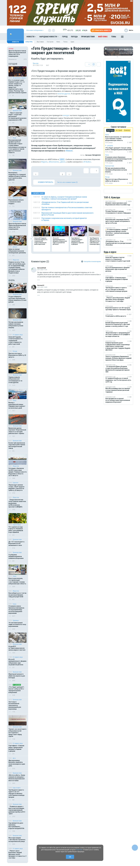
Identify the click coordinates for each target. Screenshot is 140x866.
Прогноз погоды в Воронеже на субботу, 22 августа (17, 355)
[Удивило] (55, 172)
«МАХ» (62, 159)
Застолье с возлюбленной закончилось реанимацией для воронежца (15, 705)
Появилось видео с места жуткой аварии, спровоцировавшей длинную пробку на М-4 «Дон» (17, 810)
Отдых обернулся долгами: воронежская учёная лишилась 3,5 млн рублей (17, 299)
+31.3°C (70, 30)
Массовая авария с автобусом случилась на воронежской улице (17, 839)
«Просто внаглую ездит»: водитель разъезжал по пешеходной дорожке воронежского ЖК (17, 116)
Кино (58, 42)
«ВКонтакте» (53, 162)
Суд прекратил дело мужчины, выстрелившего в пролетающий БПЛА (16, 825)
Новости (31, 37)
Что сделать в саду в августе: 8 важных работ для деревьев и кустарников (16, 529)
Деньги (15, 247)
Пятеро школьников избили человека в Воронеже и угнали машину (16, 324)
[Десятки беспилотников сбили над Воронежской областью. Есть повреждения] (17, 53)
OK (70, 857)
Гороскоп (15, 482)
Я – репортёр (16, 685)
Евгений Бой (41, 268)
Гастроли (50, 42)
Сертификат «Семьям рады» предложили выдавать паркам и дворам (16, 748)
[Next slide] (100, 239)
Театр (65, 42)
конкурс (66, 115)
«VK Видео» (87, 162)
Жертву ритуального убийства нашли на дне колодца (17, 675)
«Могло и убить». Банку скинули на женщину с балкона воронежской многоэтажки (17, 777)
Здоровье (16, 620)
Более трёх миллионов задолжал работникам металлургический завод (17, 445)
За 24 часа (110, 130)
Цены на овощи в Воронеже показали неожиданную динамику (17, 251)
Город (65, 37)
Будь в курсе (16, 788)
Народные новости (48, 37)
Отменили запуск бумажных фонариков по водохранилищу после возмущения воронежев (16, 609)
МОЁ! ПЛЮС (103, 37)
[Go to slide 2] (119, 56)
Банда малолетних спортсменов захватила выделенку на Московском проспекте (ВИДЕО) (17, 503)
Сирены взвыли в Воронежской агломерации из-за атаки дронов (15, 379)
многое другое (64, 93)
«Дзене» (63, 162)
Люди (14, 138)
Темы (113, 37)
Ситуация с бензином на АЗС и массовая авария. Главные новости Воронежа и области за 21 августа (18, 472)
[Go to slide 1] (117, 56)
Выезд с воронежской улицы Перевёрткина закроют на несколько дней (17, 405)
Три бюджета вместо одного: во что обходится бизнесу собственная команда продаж (16, 793)
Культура (29, 42)
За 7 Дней (119, 130)
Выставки (40, 42)
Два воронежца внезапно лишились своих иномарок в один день (17, 763)
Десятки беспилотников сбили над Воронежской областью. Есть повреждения (17, 226)
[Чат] (135, 848)
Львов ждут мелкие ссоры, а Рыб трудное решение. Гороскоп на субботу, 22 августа (16, 487)
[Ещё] (122, 37)
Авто (14, 758)
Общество (16, 260)
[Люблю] (49, 172)
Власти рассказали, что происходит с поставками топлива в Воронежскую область (17, 581)
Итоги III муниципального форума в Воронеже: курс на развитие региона (17, 662)
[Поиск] (129, 36)
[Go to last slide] (31, 239)
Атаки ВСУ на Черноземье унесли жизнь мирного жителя (17, 648)
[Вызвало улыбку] (42, 172)
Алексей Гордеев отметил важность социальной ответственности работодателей (15, 340)
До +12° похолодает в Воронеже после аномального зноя (16, 543)
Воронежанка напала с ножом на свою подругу (16, 201)
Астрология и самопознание (20, 78)
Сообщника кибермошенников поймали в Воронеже (16, 556)
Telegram (44, 162)
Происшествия (88, 37)
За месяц (127, 130)
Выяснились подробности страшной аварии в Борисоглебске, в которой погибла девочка (17, 176)
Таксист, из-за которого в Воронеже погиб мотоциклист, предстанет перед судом (17, 732)
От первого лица (18, 334)
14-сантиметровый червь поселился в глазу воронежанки (17, 624)
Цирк (72, 42)
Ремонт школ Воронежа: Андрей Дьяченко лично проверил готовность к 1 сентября (17, 854)
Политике (79, 849)
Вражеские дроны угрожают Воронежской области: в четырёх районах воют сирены (17, 430)
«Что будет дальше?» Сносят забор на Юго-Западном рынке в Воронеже (16, 689)
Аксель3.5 (40, 285)
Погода (74, 37)
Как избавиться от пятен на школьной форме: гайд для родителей (17, 594)
